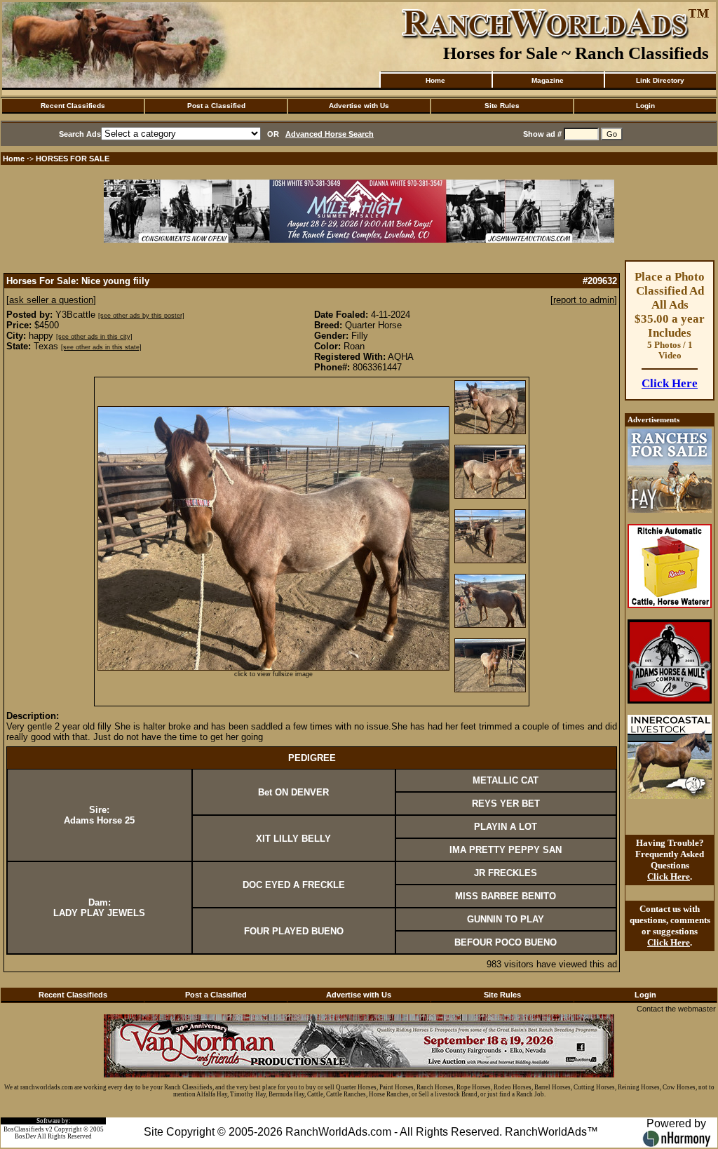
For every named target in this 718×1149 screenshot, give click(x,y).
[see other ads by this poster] (141, 315)
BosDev (25, 1136)
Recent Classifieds (73, 105)
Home (435, 80)
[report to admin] (583, 300)
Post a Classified (216, 105)
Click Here (670, 383)
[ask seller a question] (51, 300)
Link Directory (660, 80)
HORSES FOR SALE (72, 158)
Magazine (547, 80)
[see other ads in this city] (94, 336)
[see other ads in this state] (101, 347)
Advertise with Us (359, 105)
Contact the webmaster (676, 1008)
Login (645, 105)
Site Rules (502, 105)
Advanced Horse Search (329, 134)
